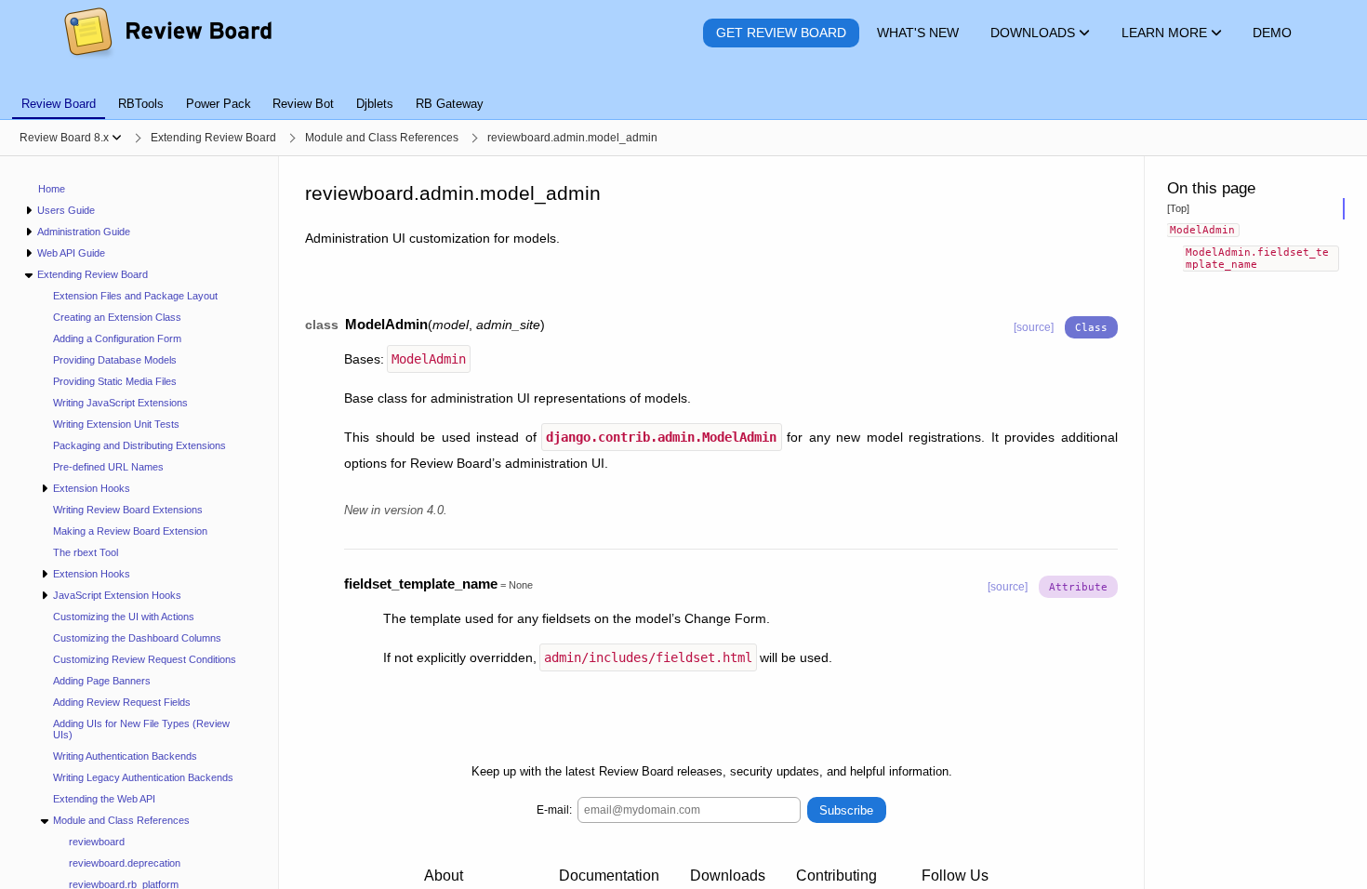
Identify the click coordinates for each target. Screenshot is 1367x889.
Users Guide (66, 210)
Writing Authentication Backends (125, 756)
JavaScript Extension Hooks (117, 595)
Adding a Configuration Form (117, 338)
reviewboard (97, 841)
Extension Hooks (91, 488)
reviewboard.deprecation (124, 863)
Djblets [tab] (374, 104)
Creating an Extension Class (117, 317)
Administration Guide (83, 231)
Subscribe (846, 810)
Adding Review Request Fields (122, 702)
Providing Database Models (115, 359)
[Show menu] (117, 137)
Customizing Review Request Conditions (144, 659)
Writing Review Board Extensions (128, 509)
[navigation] (139, 522)
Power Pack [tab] (218, 104)
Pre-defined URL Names (108, 466)
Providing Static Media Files (115, 381)
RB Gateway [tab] (450, 104)
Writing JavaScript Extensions (120, 402)
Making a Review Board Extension (130, 531)
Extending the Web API (104, 798)
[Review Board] (167, 33)
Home (51, 188)
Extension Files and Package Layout (135, 295)
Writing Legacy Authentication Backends (143, 777)
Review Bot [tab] (303, 104)
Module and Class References (121, 820)
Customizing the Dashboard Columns (137, 638)
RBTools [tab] (141, 104)
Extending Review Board (92, 274)
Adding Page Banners (102, 680)
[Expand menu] (28, 211)
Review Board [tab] (58, 104)
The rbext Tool (85, 552)
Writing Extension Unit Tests (116, 424)
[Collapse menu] (28, 275)
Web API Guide (71, 253)
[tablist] (683, 93)
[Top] (1178, 208)
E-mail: (554, 809)
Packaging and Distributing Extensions (139, 445)
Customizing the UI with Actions (123, 616)
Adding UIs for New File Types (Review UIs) (141, 729)
